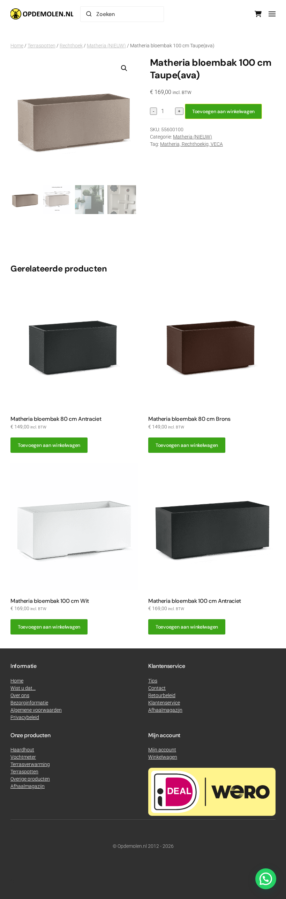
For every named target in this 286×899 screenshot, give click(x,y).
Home (16, 45)
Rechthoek (71, 45)
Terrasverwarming (30, 764)
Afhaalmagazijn (27, 786)
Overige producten (30, 779)
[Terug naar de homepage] (41, 14)
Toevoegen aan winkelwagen (223, 111)
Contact (157, 688)
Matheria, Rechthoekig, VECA (191, 144)
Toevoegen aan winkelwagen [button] (49, 445)
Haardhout (22, 749)
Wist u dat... (23, 688)
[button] (272, 14)
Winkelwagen (162, 757)
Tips (152, 681)
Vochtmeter (23, 757)
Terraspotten (41, 45)
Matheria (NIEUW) (106, 45)
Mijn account (162, 749)
